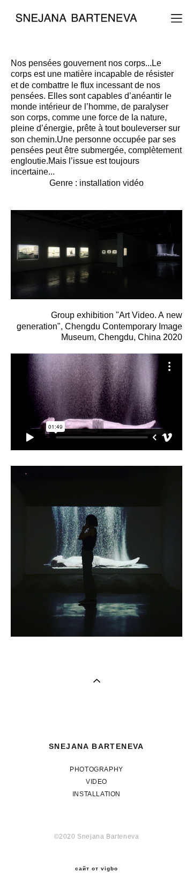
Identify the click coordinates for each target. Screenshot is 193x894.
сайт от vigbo (96, 868)
